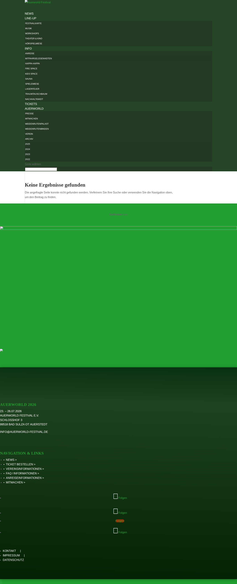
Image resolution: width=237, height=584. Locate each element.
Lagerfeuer (32, 89)
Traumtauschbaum (36, 94)
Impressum (11, 555)
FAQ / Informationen (21, 473)
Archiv (29, 139)
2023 (27, 154)
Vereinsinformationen (24, 468)
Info (28, 48)
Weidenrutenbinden (37, 129)
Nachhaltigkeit (34, 99)
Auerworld (34, 108)
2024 (27, 149)
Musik (28, 28)
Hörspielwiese (33, 43)
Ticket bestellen (19, 464)
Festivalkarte (33, 23)
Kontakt (9, 550)
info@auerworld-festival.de (24, 432)
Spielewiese (32, 84)
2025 (27, 144)
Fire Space (31, 68)
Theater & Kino (33, 38)
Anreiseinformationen (24, 477)
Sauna (28, 79)
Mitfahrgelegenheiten (38, 58)
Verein (29, 134)
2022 (27, 159)
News (10, 459)
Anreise (29, 53)
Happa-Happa (32, 63)
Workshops (32, 33)
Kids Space (31, 74)
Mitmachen (31, 118)
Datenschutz (13, 559)
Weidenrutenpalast (37, 124)
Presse (29, 113)
